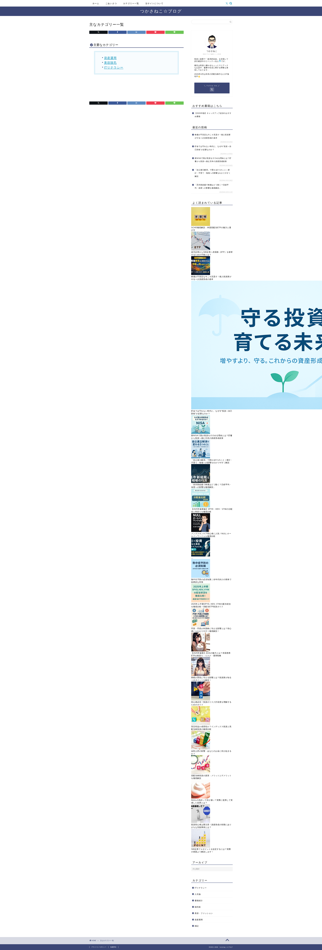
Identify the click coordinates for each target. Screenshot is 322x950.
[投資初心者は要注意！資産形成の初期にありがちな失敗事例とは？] (200, 822)
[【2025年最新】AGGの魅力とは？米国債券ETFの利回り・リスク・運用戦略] (200, 651)
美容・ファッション (204, 913)
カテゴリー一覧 (131, 3)
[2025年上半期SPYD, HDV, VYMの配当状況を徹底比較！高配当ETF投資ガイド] (200, 602)
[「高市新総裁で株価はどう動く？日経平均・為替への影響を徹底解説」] (200, 482)
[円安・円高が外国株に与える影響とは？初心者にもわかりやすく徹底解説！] (200, 626)
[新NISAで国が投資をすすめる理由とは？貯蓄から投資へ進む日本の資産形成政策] (200, 433)
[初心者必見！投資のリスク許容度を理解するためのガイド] (200, 700)
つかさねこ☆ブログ (161, 11)
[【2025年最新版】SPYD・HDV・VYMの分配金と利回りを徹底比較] (200, 507)
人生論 (198, 894)
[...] (200, 556)
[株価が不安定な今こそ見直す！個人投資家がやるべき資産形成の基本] (200, 274)
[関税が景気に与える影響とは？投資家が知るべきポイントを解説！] (200, 675)
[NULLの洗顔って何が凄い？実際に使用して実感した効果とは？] (200, 798)
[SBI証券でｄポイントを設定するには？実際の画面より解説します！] (200, 847)
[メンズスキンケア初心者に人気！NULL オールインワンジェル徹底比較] (200, 531)
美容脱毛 (110, 62)
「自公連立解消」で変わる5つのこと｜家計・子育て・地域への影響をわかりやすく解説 (213, 173)
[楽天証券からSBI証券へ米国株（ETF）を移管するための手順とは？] (200, 250)
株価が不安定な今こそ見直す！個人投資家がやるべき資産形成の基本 (213, 136)
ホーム (95, 3)
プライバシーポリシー (98, 947)
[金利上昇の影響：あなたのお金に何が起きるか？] (200, 749)
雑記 (197, 926)
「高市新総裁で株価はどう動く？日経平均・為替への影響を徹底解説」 (212, 186)
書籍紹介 (199, 900)
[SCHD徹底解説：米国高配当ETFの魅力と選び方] (200, 225)
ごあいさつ (111, 3)
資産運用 (110, 58)
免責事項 (113, 947)
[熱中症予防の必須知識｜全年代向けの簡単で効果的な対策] (200, 577)
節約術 (198, 907)
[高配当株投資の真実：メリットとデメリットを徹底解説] (200, 773)
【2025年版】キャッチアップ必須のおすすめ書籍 (213, 114)
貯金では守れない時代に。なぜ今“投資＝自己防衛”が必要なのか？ (213, 148)
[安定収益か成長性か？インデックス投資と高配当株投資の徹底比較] (200, 724)
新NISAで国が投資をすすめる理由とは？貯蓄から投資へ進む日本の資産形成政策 (213, 159)
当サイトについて (154, 3)
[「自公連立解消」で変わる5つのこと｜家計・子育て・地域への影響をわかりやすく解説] (200, 458)
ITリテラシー (113, 67)
